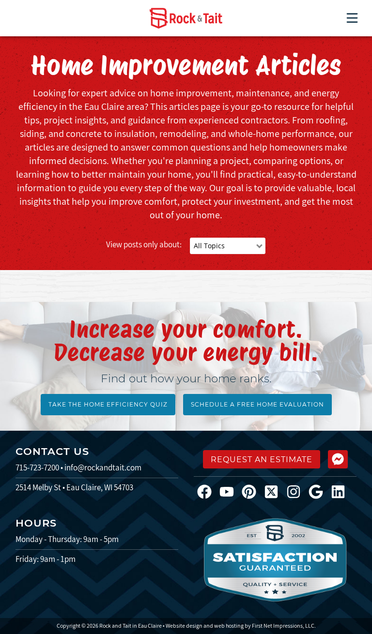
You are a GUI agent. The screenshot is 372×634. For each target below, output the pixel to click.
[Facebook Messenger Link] (338, 459)
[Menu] (352, 18)
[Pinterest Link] (253, 491)
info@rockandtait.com (102, 467)
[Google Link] (320, 491)
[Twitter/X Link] (275, 491)
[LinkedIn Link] (342, 491)
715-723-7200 (37, 467)
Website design (184, 625)
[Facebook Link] (208, 491)
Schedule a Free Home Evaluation (257, 404)
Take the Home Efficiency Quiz (108, 404)
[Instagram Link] (297, 491)
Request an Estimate (261, 459)
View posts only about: (144, 244)
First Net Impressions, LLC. (284, 625)
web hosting (229, 625)
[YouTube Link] (230, 491)
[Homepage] (186, 18)
